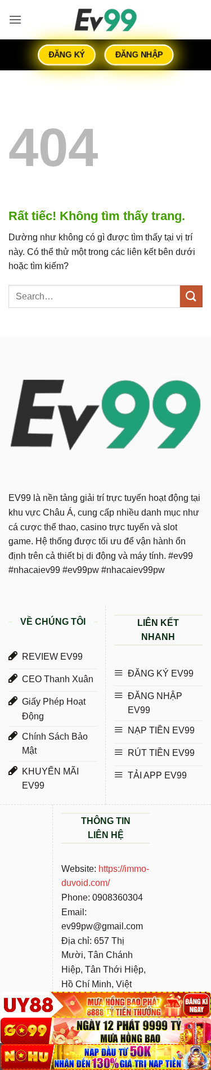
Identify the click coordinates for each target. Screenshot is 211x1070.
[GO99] (105, 1031)
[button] (15, 19)
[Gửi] (191, 296)
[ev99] (106, 19)
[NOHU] (105, 1057)
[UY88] (105, 1005)
